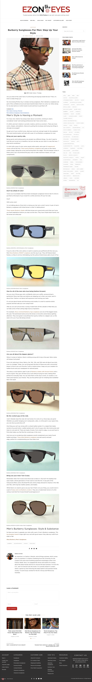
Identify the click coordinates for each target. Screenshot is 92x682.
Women (65, 180)
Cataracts (77, 111)
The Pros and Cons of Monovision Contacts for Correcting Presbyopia (78, 66)
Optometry (75, 159)
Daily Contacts (66, 127)
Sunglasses (32, 543)
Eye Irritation (75, 136)
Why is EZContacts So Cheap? (77, 57)
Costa (70, 125)
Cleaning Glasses (73, 116)
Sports (76, 171)
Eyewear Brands (75, 139)
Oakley (82, 157)
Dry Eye (71, 132)
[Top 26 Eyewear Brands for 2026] (67, 75)
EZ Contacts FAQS (35, 660)
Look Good (40, 20)
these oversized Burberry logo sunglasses (27, 311)
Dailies (75, 125)
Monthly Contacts (73, 155)
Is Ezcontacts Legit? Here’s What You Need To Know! (78, 41)
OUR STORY (69, 20)
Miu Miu (65, 155)
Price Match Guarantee (36, 668)
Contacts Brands (18, 668)
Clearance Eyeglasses (19, 672)
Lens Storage (75, 150)
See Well (32, 20)
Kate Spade (79, 148)
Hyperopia (65, 148)
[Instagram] (34, 679)
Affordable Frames (68, 100)
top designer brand (12, 534)
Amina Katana (29, 35)
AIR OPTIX (77, 100)
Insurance (72, 148)
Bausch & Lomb (80, 104)
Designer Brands (18, 543)
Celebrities (66, 113)
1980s (69, 95)
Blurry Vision (77, 109)
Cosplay (65, 125)
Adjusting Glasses (73, 97)
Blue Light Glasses (67, 109)
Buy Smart (48, 20)
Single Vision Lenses (68, 171)
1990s (73, 95)
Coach (80, 116)
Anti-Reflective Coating (75, 102)
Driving (65, 132)
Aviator (73, 104)
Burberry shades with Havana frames (43, 371)
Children (78, 113)
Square (82, 171)
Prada (71, 164)
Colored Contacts (67, 118)
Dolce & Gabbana (67, 129)
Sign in (3, 658)
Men (70, 152)
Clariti (65, 116)
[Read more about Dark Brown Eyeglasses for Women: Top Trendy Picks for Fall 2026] (32, 623)
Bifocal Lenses (66, 106)
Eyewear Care (51, 667)
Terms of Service (10, 678)
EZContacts (66, 141)
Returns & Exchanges (36, 665)
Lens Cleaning (66, 150)
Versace (65, 178)
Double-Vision (76, 129)
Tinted (72, 173)
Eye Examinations (67, 134)
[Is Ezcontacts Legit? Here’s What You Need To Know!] (67, 42)
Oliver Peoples (67, 159)
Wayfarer (76, 178)
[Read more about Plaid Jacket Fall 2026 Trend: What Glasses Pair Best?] (15, 623)
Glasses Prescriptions (68, 143)
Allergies (65, 102)
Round (73, 168)
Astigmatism (66, 104)
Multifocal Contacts (68, 157)
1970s (64, 95)
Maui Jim (65, 152)
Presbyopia (77, 164)
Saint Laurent (80, 168)
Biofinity (75, 106)
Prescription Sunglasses (19, 663)
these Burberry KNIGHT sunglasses (20, 253)
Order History (5, 667)
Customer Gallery (63, 658)
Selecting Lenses (52, 660)
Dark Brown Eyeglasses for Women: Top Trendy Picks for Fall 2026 (33, 632)
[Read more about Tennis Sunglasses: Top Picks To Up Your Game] (50, 623)
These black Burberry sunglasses (27, 437)
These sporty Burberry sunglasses (31, 148)
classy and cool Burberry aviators (22, 490)
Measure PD (51, 673)
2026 (78, 95)
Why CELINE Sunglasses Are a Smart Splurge (78, 82)
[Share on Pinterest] (34, 549)
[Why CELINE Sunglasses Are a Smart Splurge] (67, 83)
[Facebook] (31, 679)
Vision (70, 178)
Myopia (77, 157)
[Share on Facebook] (29, 549)
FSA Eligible (62, 660)
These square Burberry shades (16, 210)
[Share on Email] (36, 549)
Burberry (9, 543)
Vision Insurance (63, 665)
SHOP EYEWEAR (24, 20)
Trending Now (76, 175)
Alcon (82, 100)
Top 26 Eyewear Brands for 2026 (78, 73)
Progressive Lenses (68, 166)
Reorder (4, 669)
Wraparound (72, 180)
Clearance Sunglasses (19, 670)
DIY (83, 127)
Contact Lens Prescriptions (70, 120)
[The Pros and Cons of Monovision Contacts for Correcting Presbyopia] (67, 67)
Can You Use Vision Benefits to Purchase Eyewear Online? (77, 50)
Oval (81, 159)
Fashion (26, 543)
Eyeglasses (66, 139)
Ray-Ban (76, 166)
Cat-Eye (71, 111)
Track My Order (6, 664)
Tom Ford (78, 173)
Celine (72, 113)
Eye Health (76, 134)
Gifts (78, 141)
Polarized (65, 164)
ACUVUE (65, 97)
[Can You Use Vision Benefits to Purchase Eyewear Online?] (67, 50)
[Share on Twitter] (31, 549)
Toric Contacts (67, 175)
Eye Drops (77, 132)
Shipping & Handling (36, 663)
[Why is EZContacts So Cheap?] (67, 59)
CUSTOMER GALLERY (58, 20)
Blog (60, 663)
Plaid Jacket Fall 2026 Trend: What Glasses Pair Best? (14, 632)
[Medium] (41, 679)
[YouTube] (38, 679)
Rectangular (66, 168)
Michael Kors (76, 152)
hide (12, 109)
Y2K (78, 180)
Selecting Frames (52, 658)
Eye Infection (66, 136)
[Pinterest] (36, 679)
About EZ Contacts (35, 658)
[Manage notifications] (3, 679)
